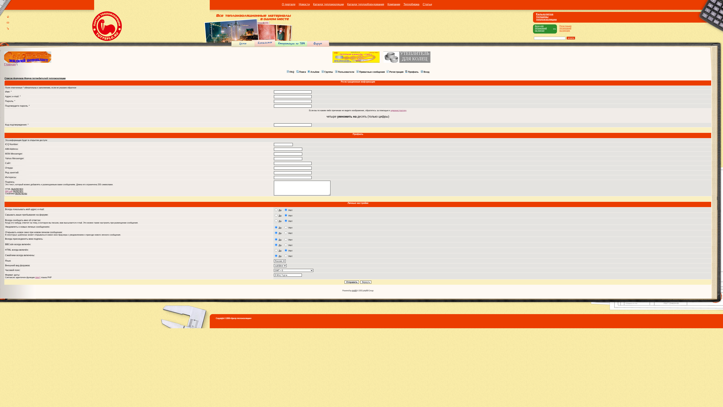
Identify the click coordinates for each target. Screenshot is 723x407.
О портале (288, 4)
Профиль (413, 72)
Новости (304, 4)
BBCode (9, 191)
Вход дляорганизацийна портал (541, 28)
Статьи (427, 4)
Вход (426, 72)
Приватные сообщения (372, 72)
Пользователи (346, 72)
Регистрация (396, 72)
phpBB (354, 290)
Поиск (302, 72)
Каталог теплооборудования (365, 4)
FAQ (292, 72)
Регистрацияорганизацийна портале (565, 28)
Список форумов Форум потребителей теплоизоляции (35, 78)
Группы (328, 72)
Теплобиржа (411, 4)
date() (38, 277)
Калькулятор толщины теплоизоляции (546, 17)
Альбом (314, 72)
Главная (10, 64)
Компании (393, 4)
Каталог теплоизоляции (328, 4)
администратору (398, 110)
